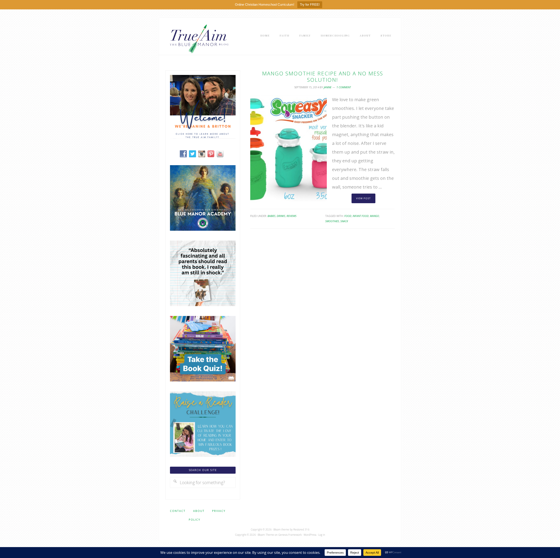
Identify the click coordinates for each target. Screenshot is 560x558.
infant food (361, 216)
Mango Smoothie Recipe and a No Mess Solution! (322, 76)
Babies (271, 216)
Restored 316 (301, 529)
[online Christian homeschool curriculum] (203, 229)
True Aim (198, 38)
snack (344, 221)
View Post (363, 198)
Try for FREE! (310, 4)
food (347, 216)
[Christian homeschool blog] (203, 137)
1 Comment (343, 87)
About (199, 511)
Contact (178, 511)
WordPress (310, 535)
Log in (321, 535)
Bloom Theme (266, 535)
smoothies (332, 221)
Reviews (291, 216)
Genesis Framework (290, 535)
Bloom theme (281, 529)
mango (374, 216)
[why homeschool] (203, 304)
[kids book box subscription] (203, 380)
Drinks (281, 216)
